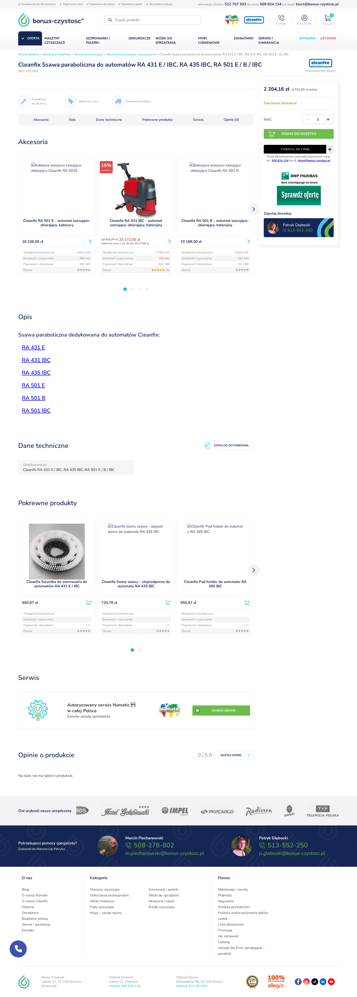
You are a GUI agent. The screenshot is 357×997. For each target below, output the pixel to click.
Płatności (225, 895)
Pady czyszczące (102, 907)
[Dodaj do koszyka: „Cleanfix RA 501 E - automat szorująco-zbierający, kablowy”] (88, 241)
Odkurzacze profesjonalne (109, 895)
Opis (72, 120)
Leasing (224, 942)
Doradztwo (30, 912)
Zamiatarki (244, 38)
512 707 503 (235, 4)
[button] (18, 948)
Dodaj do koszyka (298, 133)
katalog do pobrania (231, 445)
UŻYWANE (328, 38)
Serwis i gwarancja (268, 40)
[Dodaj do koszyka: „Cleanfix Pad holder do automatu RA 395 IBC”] (245, 603)
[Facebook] (298, 981)
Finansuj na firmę (295, 149)
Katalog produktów (57, 54)
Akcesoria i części (161, 901)
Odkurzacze (139, 38)
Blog (25, 889)
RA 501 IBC (36, 410)
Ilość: (268, 119)
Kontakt (28, 930)
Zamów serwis (224, 710)
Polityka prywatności (234, 907)
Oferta (33, 38)
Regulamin (226, 901)
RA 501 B (33, 398)
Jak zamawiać (228, 936)
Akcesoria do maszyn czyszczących (131, 54)
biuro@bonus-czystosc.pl (317, 4)
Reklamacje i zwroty (233, 889)
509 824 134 (270, 4)
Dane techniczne (109, 120)
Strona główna (28, 54)
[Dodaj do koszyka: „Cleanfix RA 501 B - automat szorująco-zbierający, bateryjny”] (247, 241)
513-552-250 (300, 230)
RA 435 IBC (36, 372)
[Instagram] (306, 981)
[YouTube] (331, 981)
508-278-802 (154, 845)
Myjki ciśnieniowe (209, 40)
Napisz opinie (231, 755)
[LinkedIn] (323, 981)
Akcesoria (41, 120)
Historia (28, 907)
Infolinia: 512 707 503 (192, 986)
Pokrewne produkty (157, 120)
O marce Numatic (35, 895)
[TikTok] (314, 981)
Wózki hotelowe (102, 901)
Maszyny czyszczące (54, 40)
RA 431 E (33, 347)
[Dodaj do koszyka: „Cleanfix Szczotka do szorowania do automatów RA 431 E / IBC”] (87, 603)
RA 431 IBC (36, 360)
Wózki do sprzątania (165, 40)
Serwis (198, 120)
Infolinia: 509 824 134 (124, 986)
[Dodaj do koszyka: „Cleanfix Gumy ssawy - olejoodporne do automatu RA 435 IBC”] (166, 603)
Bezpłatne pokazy (35, 918)
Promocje (225, 930)
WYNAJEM (307, 38)
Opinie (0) (231, 120)
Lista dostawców (231, 924)
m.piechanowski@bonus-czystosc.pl (164, 853)
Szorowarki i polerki (98, 40)
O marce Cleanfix (35, 901)
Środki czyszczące (161, 907)
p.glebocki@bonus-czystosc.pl (292, 853)
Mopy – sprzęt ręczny (106, 912)
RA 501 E (33, 385)
